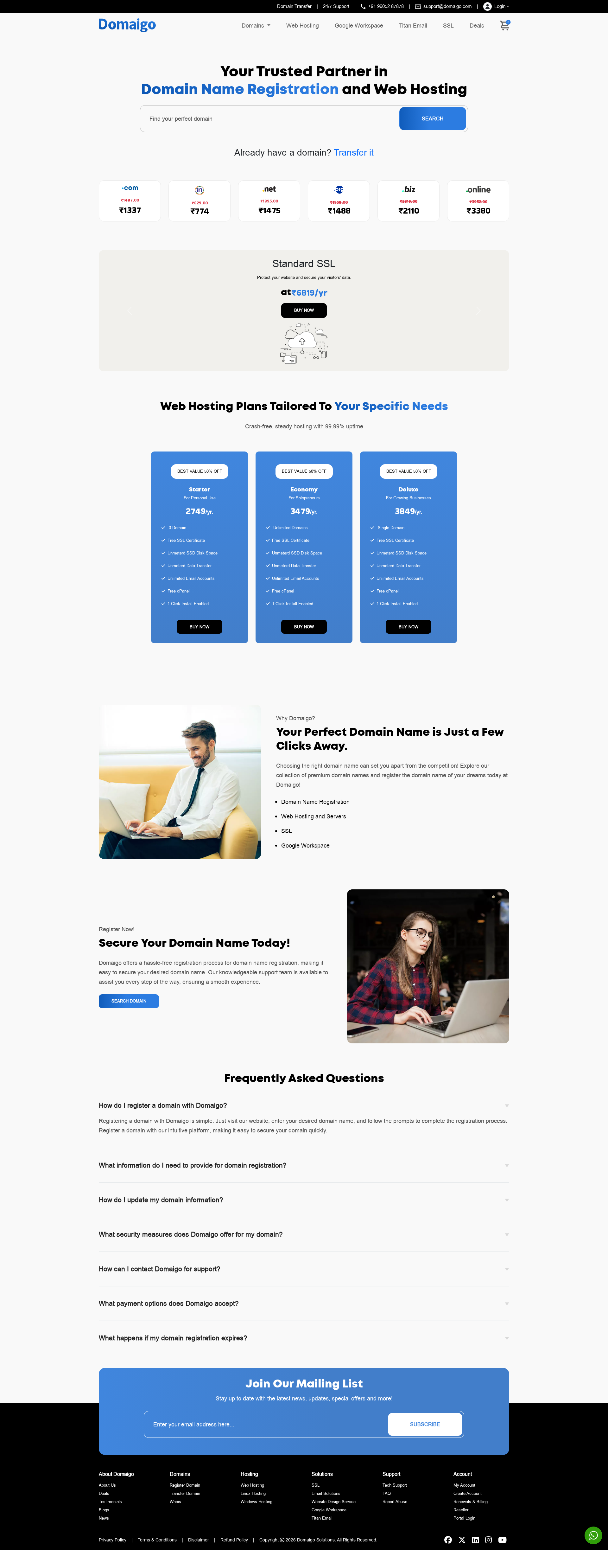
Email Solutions (326, 1496)
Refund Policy (234, 1543)
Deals (477, 25)
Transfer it (354, 152)
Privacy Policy (112, 1543)
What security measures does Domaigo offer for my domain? (191, 1237)
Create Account (467, 1496)
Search (433, 118)
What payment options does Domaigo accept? (169, 1306)
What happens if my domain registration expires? (173, 1341)
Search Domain (128, 1004)
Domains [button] (254, 25)
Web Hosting (302, 25)
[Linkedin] (475, 1543)
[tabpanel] (304, 528)
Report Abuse (395, 1505)
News (104, 1521)
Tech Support (395, 1488)
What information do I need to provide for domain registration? (193, 1168)
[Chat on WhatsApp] (593, 1535)
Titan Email (413, 25)
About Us (107, 1488)
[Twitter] (462, 1543)
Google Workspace (359, 25)
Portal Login (464, 1521)
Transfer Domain (185, 1496)
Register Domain (185, 1488)
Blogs (104, 1513)
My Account (464, 1488)
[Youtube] (502, 1543)
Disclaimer (198, 1543)
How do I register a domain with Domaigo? (163, 1108)
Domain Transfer (294, 6)
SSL (448, 25)
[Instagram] (488, 1543)
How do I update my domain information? (161, 1203)
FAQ (387, 1496)
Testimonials (110, 1505)
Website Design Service (334, 1505)
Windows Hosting (256, 1505)
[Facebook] (448, 1543)
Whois (175, 1505)
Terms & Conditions (157, 1543)
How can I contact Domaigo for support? (159, 1272)
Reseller (460, 1513)
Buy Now (304, 310)
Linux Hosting (253, 1496)
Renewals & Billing (470, 1505)
